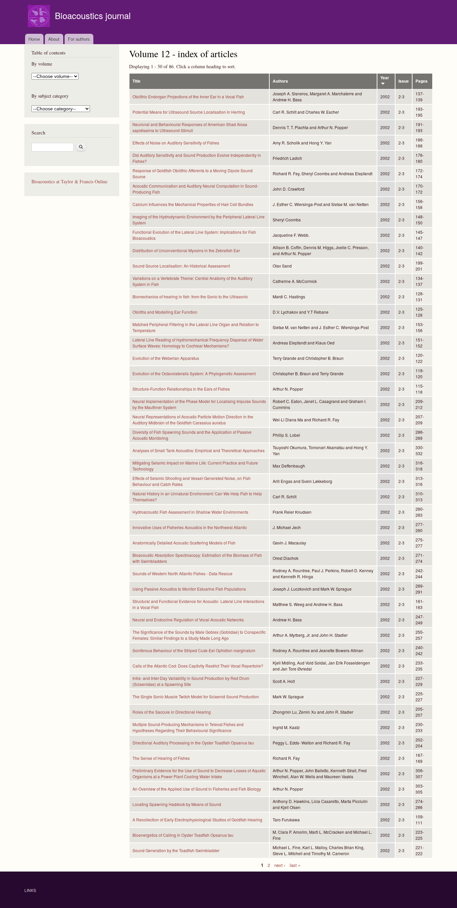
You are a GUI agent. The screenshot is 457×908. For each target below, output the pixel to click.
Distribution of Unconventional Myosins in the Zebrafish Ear (186, 250)
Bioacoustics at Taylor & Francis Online (69, 181)
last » (295, 865)
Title (136, 81)
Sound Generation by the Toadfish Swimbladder (175, 850)
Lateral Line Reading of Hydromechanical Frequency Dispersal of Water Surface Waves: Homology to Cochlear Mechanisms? (197, 342)
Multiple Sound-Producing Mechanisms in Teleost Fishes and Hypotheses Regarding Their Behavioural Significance (188, 727)
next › (279, 865)
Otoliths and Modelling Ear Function (164, 312)
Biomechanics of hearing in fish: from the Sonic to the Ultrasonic (190, 296)
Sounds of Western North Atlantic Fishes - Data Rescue (182, 573)
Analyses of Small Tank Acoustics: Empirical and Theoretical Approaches (198, 450)
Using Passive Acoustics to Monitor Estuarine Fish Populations (189, 589)
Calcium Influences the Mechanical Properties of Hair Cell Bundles (192, 204)
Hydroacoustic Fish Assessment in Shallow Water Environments (190, 512)
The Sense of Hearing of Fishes (161, 758)
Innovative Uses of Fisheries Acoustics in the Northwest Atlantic (189, 527)
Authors (280, 81)
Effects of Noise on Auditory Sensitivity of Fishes (175, 142)
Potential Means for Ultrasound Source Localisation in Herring (188, 112)
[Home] (39, 17)
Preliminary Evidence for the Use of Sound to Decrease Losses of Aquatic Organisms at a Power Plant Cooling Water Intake (199, 773)
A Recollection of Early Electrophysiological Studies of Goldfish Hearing (197, 819)
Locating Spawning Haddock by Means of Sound (176, 804)
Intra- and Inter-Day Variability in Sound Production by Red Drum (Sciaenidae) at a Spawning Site (190, 681)
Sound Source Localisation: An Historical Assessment (181, 266)
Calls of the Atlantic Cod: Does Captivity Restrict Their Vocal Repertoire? (197, 666)
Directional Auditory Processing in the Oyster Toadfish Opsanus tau (193, 742)
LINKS (30, 890)
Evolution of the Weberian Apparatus (165, 358)
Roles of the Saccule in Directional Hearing (171, 712)
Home (34, 39)
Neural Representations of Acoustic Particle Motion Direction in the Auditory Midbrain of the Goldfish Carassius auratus (192, 419)
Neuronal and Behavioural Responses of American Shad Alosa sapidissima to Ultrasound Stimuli (189, 127)
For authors (79, 39)
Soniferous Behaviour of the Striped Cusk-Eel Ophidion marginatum (193, 650)
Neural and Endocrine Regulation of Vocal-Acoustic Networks (188, 619)
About (54, 39)
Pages (422, 81)
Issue (403, 81)
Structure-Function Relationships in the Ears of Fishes (181, 389)
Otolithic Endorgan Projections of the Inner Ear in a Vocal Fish (188, 96)
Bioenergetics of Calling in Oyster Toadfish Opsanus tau (183, 835)
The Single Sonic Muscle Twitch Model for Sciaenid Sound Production (195, 696)
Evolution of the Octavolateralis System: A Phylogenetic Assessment (194, 373)
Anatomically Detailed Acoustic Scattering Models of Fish (184, 542)
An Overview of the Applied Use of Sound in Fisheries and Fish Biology (196, 789)
